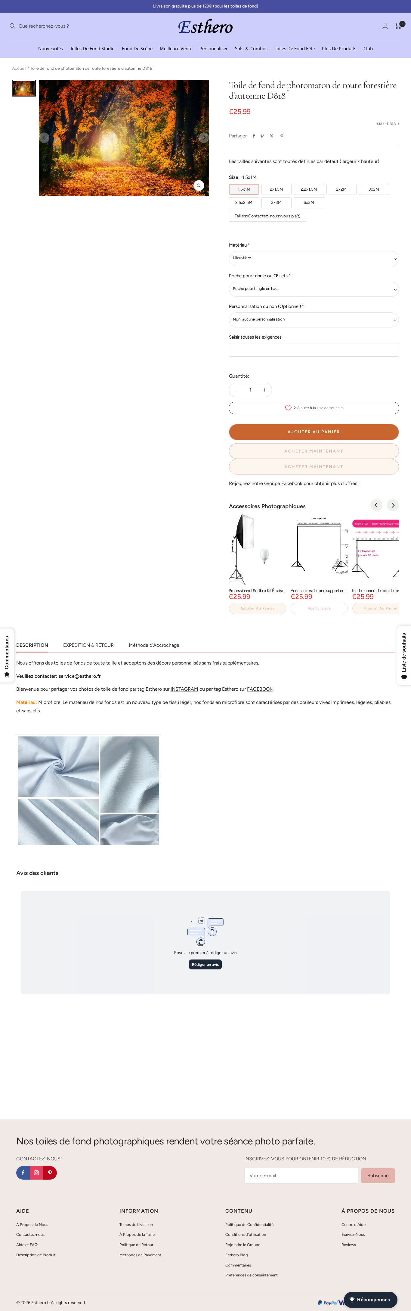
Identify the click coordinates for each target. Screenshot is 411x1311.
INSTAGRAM (184, 689)
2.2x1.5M (309, 189)
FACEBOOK (260, 689)
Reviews (348, 1244)
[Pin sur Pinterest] (262, 136)
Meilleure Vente (176, 48)
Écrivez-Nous (353, 1234)
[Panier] (398, 26)
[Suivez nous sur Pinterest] (50, 1173)
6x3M (309, 202)
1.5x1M (244, 189)
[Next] (393, 505)
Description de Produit (36, 1255)
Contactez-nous (30, 1234)
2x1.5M (276, 189)
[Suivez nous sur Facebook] (23, 1173)
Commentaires (238, 1265)
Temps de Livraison (136, 1224)
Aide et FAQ (27, 1244)
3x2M (374, 189)
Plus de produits (339, 48)
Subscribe (378, 1175)
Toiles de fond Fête (295, 48)
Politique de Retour (136, 1244)
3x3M (276, 202)
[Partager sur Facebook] (254, 136)
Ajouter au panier (257, 608)
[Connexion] (385, 26)
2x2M (341, 189)
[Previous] (376, 505)
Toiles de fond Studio (92, 48)
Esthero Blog (236, 1255)
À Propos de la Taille (137, 1234)
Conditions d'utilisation (245, 1234)
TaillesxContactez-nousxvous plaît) (268, 216)
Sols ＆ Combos (251, 48)
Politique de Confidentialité (249, 1224)
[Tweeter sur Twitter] (271, 136)
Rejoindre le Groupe (242, 1244)
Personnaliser (213, 48)
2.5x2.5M (243, 202)
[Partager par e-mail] (281, 136)
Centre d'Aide (353, 1224)
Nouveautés (50, 48)
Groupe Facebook (283, 483)
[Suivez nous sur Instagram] (36, 1173)
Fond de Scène (137, 48)
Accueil (19, 68)
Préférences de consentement (251, 1275)
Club (368, 48)
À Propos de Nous (32, 1224)
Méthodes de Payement (140, 1255)
